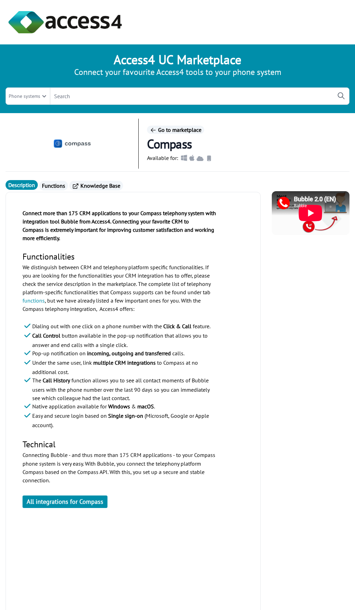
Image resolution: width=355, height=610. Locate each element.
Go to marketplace (179, 129)
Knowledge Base (99, 185)
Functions (53, 185)
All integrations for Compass (65, 502)
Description (21, 184)
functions (34, 300)
